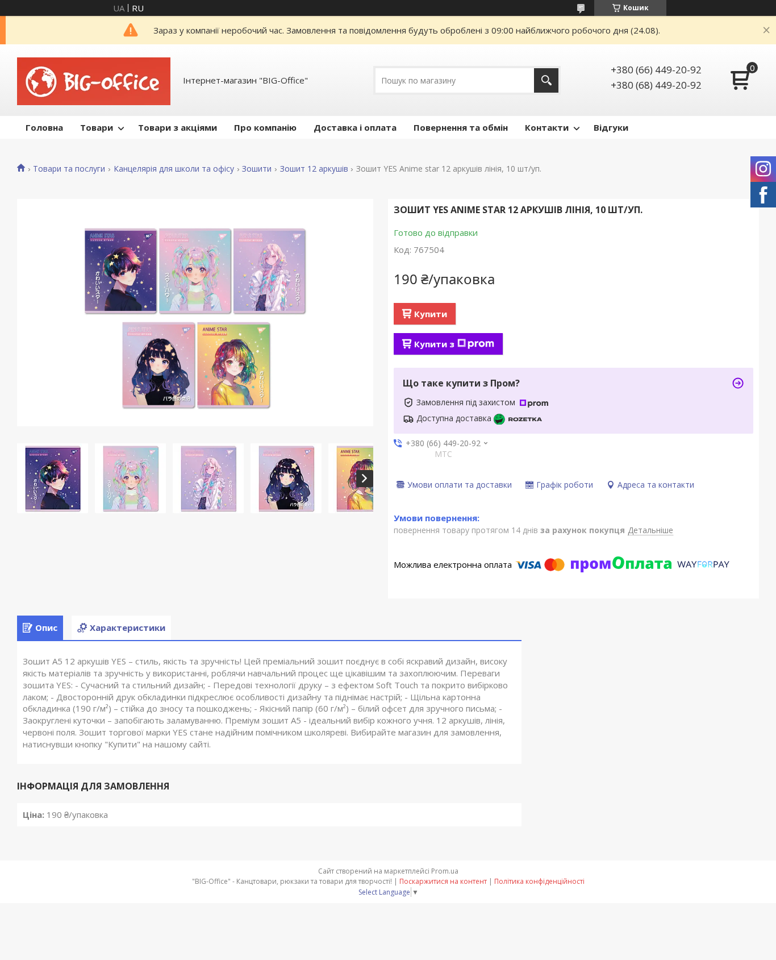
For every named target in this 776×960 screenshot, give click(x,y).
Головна (44, 127)
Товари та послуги (69, 169)
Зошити (257, 169)
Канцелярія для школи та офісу (174, 169)
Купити (430, 313)
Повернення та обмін (461, 127)
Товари (96, 127)
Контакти (547, 127)
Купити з (434, 344)
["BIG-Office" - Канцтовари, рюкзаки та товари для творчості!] (93, 80)
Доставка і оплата (355, 127)
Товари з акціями (177, 127)
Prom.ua (444, 871)
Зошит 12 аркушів (314, 169)
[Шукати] (546, 80)
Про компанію (265, 127)
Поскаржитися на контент (443, 881)
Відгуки (611, 127)
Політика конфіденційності (539, 881)
